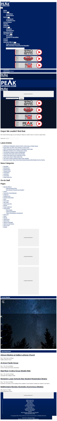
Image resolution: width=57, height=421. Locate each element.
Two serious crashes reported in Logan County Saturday (16, 158)
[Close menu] (2, 8)
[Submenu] (8, 12)
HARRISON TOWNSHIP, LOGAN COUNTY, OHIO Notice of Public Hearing (20, 146)
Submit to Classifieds (12, 37)
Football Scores (10, 20)
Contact (5, 40)
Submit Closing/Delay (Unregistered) (14, 213)
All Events (9, 29)
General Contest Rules (8, 197)
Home (5, 10)
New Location (9, 210)
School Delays (7, 22)
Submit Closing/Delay (11, 211)
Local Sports (9, 19)
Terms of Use (6, 225)
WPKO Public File (30, 400)
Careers (5, 39)
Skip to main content (5, 1)
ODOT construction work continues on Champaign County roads (18, 149)
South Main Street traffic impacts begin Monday (14, 153)
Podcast (5, 205)
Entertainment (6, 167)
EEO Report (30, 402)
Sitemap (5, 217)
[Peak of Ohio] (5, 6)
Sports (5, 17)
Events (5, 27)
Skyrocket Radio (31, 417)
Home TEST (6, 200)
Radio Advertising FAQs (13, 44)
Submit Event (10, 30)
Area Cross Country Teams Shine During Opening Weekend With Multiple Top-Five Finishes (24, 160)
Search (21, 98)
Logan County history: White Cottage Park (12, 156)
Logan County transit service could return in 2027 (14, 155)
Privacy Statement (7, 206)
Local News (9, 14)
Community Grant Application (10, 193)
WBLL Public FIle (30, 401)
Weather (5, 24)
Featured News (6, 169)
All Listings (9, 35)
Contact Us (5, 194)
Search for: (3, 48)
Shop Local (5, 214)
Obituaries (6, 25)
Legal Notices (6, 70)
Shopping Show (8, 32)
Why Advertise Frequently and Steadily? (17, 45)
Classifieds (6, 33)
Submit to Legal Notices (8, 71)
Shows (4, 216)
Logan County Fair (7, 177)
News (5, 12)
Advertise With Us (8, 42)
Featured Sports (7, 171)
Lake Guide (6, 202)
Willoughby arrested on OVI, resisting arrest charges (15, 150)
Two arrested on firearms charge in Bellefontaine (14, 152)
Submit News (10, 15)
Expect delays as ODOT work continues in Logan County (16, 147)
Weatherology (36, 418)
